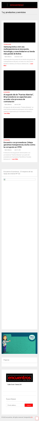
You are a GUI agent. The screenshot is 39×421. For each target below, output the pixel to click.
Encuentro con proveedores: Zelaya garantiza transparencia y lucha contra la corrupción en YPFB (19, 144)
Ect (32, 417)
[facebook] (7, 410)
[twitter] (21, 410)
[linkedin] (16, 410)
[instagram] (11, 410)
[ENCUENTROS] (15, 6)
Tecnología (7, 44)
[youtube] (25, 410)
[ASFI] (20, 353)
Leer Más (7, 113)
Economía (7, 92)
